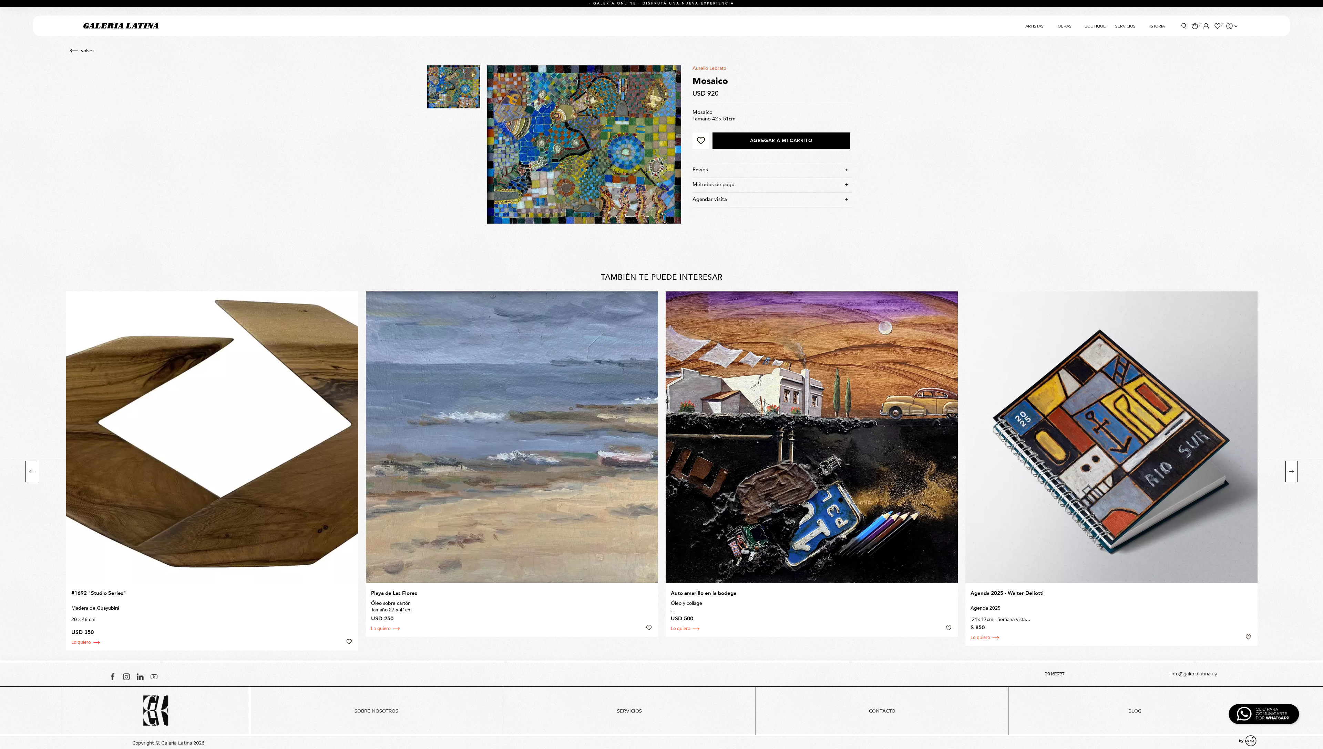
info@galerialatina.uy (1193, 674)
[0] (1194, 26)
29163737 (1055, 674)
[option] (212, 471)
